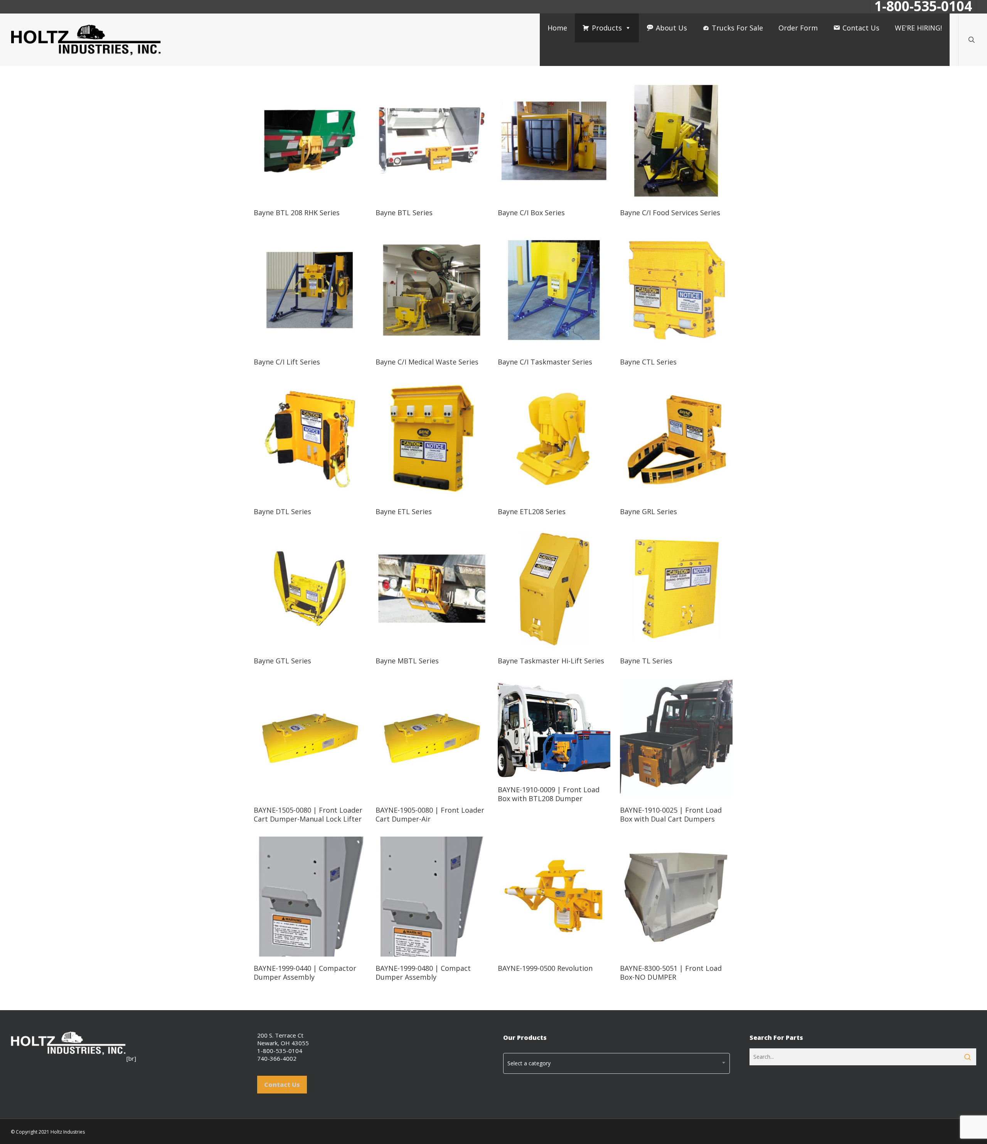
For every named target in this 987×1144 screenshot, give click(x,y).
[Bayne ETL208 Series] (554, 439)
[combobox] (616, 1063)
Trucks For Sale (737, 27)
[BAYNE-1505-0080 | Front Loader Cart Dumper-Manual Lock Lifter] (310, 738)
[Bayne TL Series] (676, 589)
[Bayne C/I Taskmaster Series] (554, 290)
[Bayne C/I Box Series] (554, 141)
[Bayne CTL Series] (676, 290)
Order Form (798, 27)
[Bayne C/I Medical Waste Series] (432, 290)
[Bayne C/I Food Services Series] (676, 141)
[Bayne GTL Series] (310, 589)
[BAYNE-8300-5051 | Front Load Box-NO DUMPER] (676, 897)
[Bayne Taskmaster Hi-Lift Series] (554, 589)
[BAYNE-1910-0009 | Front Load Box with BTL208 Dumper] (554, 728)
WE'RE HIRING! (918, 27)
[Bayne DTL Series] (310, 439)
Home (557, 27)
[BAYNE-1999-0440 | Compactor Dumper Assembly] (310, 897)
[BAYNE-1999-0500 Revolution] (554, 897)
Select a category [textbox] (529, 1063)
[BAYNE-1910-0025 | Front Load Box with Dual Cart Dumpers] (676, 738)
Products (607, 27)
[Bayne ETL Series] (432, 439)
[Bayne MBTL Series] (432, 589)
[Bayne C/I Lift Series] (310, 290)
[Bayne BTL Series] (432, 141)
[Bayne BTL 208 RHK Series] (310, 141)
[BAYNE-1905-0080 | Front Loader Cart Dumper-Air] (432, 738)
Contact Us (860, 27)
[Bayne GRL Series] (676, 439)
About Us (671, 27)
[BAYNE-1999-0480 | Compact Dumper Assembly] (432, 897)
